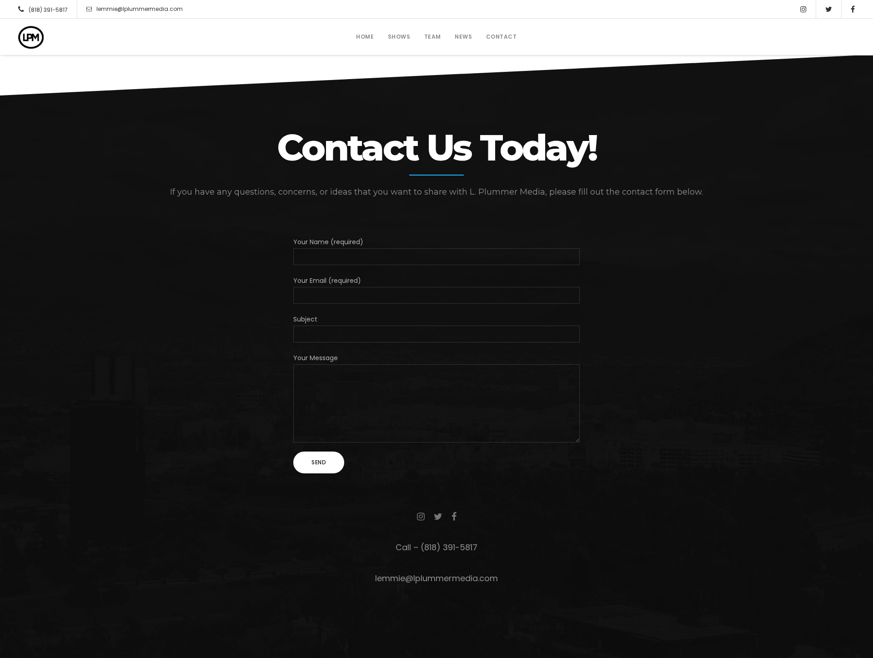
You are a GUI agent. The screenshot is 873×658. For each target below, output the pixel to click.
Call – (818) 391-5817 (436, 547)
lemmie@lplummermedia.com (139, 9)
